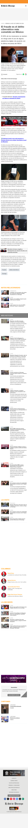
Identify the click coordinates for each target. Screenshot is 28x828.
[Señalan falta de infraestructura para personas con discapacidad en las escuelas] (5, 416)
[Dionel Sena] (4, 574)
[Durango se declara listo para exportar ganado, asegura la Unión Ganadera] (5, 619)
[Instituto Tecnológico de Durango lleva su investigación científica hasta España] (5, 613)
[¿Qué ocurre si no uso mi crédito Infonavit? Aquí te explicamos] (5, 305)
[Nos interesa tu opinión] (14, 773)
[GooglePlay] (23, 799)
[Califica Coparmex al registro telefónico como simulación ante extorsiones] (5, 396)
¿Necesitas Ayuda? (14, 795)
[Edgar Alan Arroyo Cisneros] (4, 595)
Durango (4, 273)
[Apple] (20, 799)
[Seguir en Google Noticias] (26, 74)
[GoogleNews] (17, 799)
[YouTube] (11, 799)
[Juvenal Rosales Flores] (4, 588)
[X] (8, 799)
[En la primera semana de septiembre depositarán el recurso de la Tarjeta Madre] (5, 488)
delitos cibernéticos (14, 269)
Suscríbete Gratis (14, 695)
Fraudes (4, 269)
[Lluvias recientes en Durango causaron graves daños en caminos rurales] (5, 378)
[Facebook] (5, 799)
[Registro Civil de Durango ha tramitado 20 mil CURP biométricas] (5, 343)
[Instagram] (14, 799)
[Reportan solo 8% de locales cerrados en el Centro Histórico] (5, 326)
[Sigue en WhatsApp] (23, 74)
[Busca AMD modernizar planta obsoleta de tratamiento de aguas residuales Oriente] (5, 434)
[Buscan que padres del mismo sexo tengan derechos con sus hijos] (5, 607)
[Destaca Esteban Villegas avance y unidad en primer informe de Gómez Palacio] (5, 453)
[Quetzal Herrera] (4, 581)
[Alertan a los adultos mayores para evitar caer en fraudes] (5, 299)
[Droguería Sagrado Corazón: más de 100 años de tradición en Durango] (5, 361)
